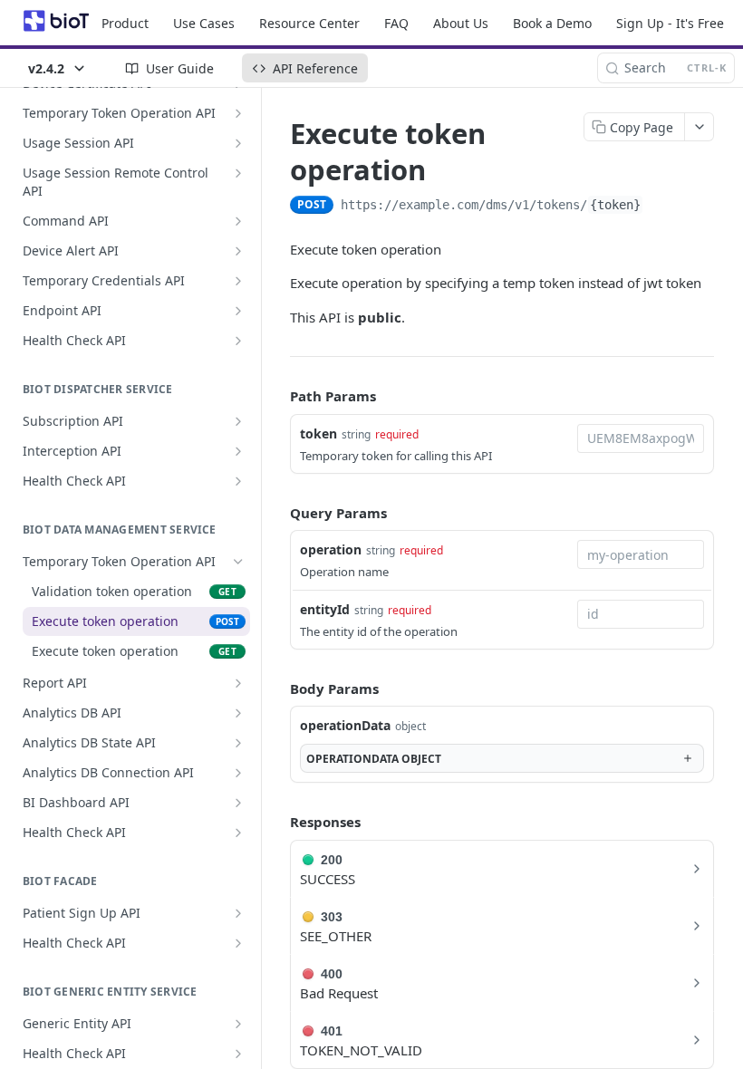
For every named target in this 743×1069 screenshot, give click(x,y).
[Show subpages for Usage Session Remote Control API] (238, 173)
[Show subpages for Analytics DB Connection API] (238, 773)
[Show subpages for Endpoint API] (238, 310)
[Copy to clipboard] (661, 206)
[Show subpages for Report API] (238, 683)
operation (331, 549)
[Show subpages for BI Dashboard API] (238, 802)
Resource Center (309, 23)
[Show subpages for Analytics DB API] (238, 713)
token (318, 433)
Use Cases (204, 23)
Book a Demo (552, 23)
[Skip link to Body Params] (277, 688)
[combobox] (640, 438)
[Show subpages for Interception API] (238, 451)
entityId (325, 609)
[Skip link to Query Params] (277, 512)
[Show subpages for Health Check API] (238, 340)
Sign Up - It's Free (670, 23)
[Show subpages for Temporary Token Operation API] (238, 113)
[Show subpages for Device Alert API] (238, 251)
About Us (460, 23)
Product (125, 23)
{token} (615, 204)
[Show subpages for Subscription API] (238, 421)
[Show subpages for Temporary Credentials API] (238, 281)
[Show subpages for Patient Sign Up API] (238, 913)
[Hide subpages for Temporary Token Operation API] (238, 561)
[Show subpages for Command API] (238, 221)
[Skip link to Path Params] (277, 395)
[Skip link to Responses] (277, 822)
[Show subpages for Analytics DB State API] (238, 743)
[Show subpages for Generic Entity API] (238, 1023)
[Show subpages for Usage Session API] (238, 143)
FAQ (396, 23)
